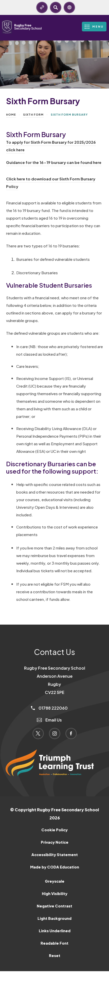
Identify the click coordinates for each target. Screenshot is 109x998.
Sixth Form (33, 114)
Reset (54, 955)
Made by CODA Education (61, 868)
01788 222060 (53, 708)
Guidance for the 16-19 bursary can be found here (53, 163)
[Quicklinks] (42, 7)
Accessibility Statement (54, 854)
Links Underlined (54, 930)
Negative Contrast (54, 906)
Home (11, 114)
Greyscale (54, 881)
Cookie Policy (54, 829)
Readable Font (54, 943)
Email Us (53, 720)
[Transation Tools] (69, 7)
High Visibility (54, 893)
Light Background (54, 918)
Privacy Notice (54, 842)
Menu (98, 26)
